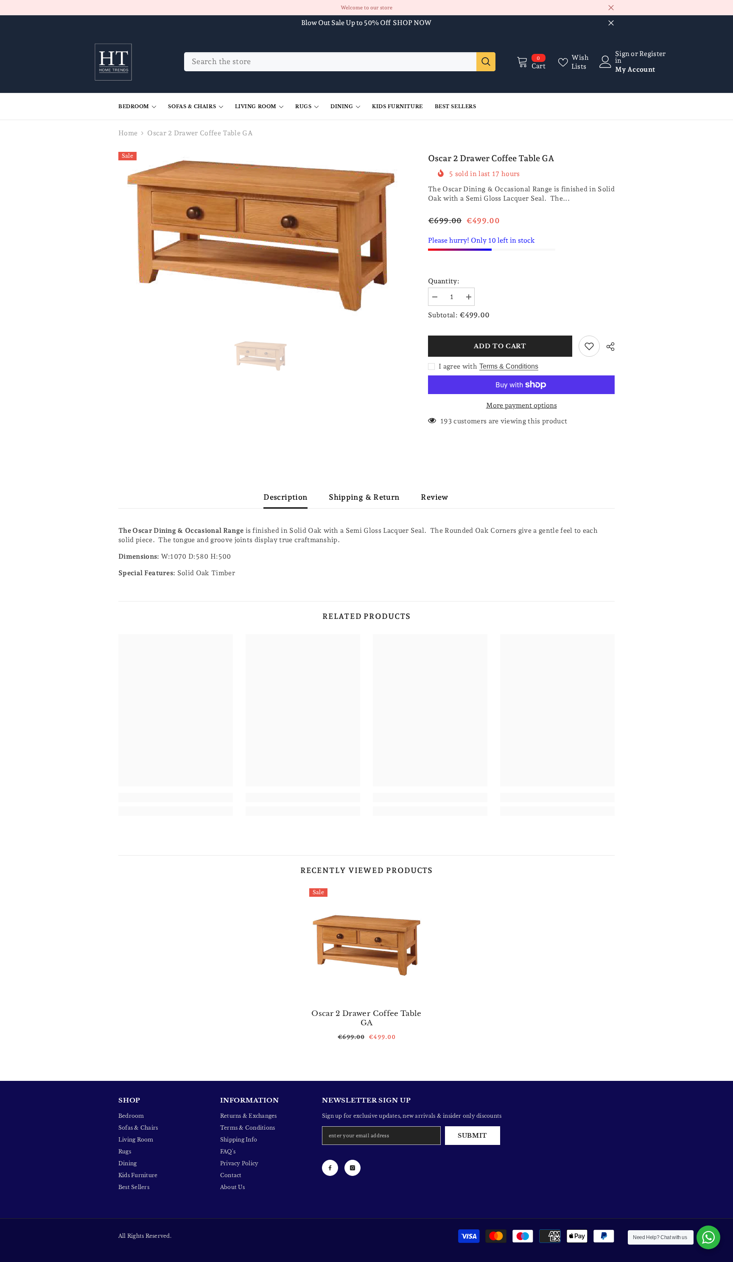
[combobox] (330, 61)
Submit (472, 1135)
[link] (175, 797)
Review (434, 496)
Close (611, 7)
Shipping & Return (364, 496)
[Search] (339, 61)
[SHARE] (607, 346)
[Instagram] (352, 1168)
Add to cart (502, 346)
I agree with (458, 366)
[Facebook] (330, 1168)
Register (652, 54)
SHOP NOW (412, 23)
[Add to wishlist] (589, 346)
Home (127, 133)
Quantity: (443, 281)
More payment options (521, 405)
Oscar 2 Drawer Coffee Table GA (366, 1018)
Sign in (622, 57)
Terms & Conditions (508, 366)
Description (285, 496)
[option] (260, 235)
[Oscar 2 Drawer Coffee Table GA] (366, 945)
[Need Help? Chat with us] (708, 1237)
